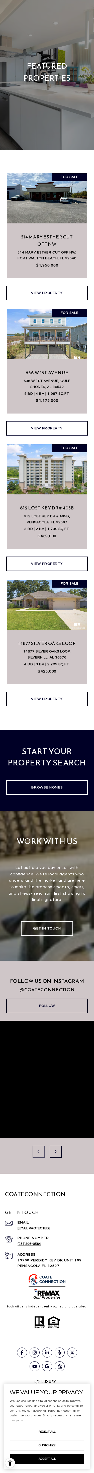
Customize (47, 1445)
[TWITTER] (72, 1353)
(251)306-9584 (29, 1244)
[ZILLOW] (60, 1366)
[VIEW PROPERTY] (47, 288)
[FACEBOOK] (22, 1353)
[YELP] (60, 1353)
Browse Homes (47, 787)
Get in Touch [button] (47, 928)
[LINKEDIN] (47, 1353)
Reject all (47, 1431)
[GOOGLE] (47, 1366)
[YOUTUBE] (35, 1366)
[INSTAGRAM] (35, 1353)
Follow (47, 1006)
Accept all (47, 1458)
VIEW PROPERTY (47, 293)
